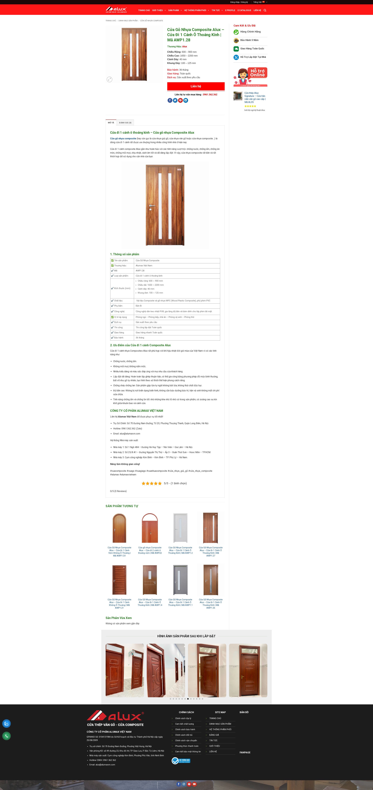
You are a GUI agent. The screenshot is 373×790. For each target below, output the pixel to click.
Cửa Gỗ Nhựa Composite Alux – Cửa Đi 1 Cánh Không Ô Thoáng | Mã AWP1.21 (119, 603)
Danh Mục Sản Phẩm (128, 21)
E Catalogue (244, 10)
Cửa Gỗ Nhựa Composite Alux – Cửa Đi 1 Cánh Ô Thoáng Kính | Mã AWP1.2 (180, 550)
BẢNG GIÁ (214, 735)
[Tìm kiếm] (265, 10)
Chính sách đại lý (183, 718)
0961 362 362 (109, 760)
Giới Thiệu (157, 10)
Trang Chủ (144, 10)
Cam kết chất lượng (184, 724)
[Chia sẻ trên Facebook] (170, 100)
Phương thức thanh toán (186, 746)
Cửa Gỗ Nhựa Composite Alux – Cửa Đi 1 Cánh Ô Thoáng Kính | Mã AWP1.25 (211, 603)
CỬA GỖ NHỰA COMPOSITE (151, 21)
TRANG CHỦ (215, 718)
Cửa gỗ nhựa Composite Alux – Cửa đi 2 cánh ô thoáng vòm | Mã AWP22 (150, 550)
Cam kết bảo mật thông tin (188, 751)
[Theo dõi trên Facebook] (178, 784)
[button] (239, 2)
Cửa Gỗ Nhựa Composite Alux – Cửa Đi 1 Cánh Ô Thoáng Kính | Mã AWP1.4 (150, 602)
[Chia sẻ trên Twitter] (175, 100)
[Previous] (102, 672)
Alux (184, 46)
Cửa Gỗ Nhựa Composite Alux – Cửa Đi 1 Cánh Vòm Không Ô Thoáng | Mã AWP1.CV (119, 551)
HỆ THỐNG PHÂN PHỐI (220, 729)
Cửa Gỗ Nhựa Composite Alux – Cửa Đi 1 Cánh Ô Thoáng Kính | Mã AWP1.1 (180, 602)
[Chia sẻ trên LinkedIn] (185, 100)
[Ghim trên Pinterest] (180, 100)
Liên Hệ (257, 10)
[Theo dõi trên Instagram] (184, 784)
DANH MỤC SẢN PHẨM (220, 724)
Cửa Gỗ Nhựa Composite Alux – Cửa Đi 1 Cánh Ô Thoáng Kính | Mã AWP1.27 (211, 551)
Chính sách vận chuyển (186, 740)
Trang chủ (111, 21)
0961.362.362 (210, 94)
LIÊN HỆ (213, 751)
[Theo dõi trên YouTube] (194, 784)
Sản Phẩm (173, 10)
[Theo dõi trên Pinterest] (189, 784)
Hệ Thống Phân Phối (195, 10)
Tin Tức (216, 10)
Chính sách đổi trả (183, 735)
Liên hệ (196, 86)
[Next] (270, 672)
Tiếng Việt (257, 2)
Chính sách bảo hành (185, 729)
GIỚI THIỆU (214, 746)
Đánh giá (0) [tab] (125, 123)
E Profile (230, 10)
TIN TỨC (213, 740)
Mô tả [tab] (111, 123)
